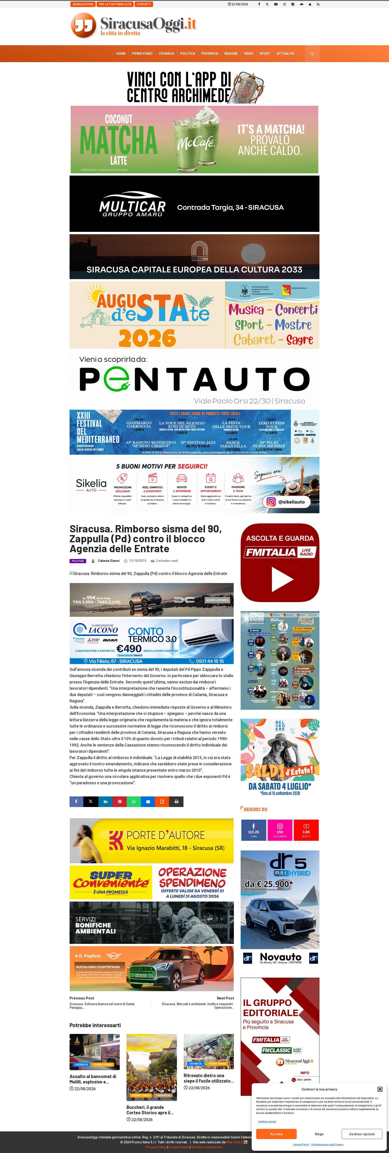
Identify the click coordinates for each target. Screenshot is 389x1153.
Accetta (276, 1134)
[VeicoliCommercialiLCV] (194, 203)
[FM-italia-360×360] (280, 562)
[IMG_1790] (194, 379)
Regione (231, 53)
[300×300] (280, 757)
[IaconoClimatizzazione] (152, 641)
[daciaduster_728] (152, 599)
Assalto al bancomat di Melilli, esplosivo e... (207, 1079)
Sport (265, 53)
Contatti (144, 4)
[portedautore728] (152, 840)
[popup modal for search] (312, 53)
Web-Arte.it (234, 1142)
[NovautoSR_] (280, 909)
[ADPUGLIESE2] (152, 968)
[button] (380, 1089)
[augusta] (194, 314)
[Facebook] (259, 4)
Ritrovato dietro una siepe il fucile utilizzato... (152, 1078)
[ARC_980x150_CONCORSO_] (194, 86)
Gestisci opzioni (362, 1134)
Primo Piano (142, 53)
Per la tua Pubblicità (115, 4)
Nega (319, 1134)
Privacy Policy (156, 1147)
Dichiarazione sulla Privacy (327, 1144)
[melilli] (280, 660)
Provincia (209, 53)
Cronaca (166, 53)
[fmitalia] (194, 432)
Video (248, 53)
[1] (280, 1036)
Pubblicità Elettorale (274, 70)
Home (121, 53)
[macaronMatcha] (194, 139)
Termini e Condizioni (206, 1147)
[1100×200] (194, 256)
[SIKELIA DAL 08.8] (194, 484)
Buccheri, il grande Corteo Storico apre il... (93, 1109)
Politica (187, 53)
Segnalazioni (83, 4)
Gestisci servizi (267, 1121)
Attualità (285, 53)
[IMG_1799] (152, 881)
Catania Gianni (109, 561)
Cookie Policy (301, 1144)
